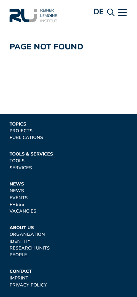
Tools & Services (31, 154)
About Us (22, 227)
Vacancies (23, 211)
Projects (21, 130)
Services (21, 167)
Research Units (30, 248)
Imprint (19, 278)
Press (17, 204)
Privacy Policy (28, 285)
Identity (20, 241)
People (18, 254)
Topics (18, 124)
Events (19, 197)
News (17, 184)
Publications (26, 137)
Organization (27, 234)
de (99, 11)
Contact (21, 271)
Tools (17, 160)
